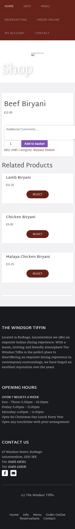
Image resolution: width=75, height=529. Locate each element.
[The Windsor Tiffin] (37, 54)
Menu (45, 6)
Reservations (16, 20)
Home (9, 6)
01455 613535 (17, 466)
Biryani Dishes (44, 150)
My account (15, 33)
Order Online (48, 20)
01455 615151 (17, 462)
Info (27, 6)
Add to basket (34, 143)
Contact (42, 33)
